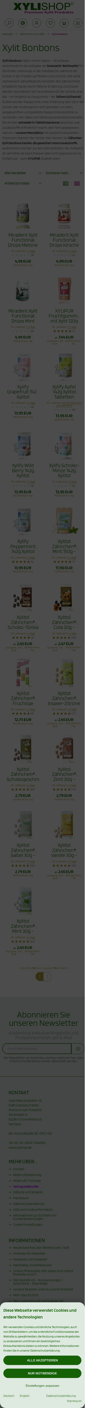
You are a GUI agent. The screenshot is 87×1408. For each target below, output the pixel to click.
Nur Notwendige (42, 1373)
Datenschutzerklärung (61, 1395)
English (24, 1395)
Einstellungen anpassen (42, 1385)
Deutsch (8, 1395)
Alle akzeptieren (42, 1360)
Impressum (74, 1401)
